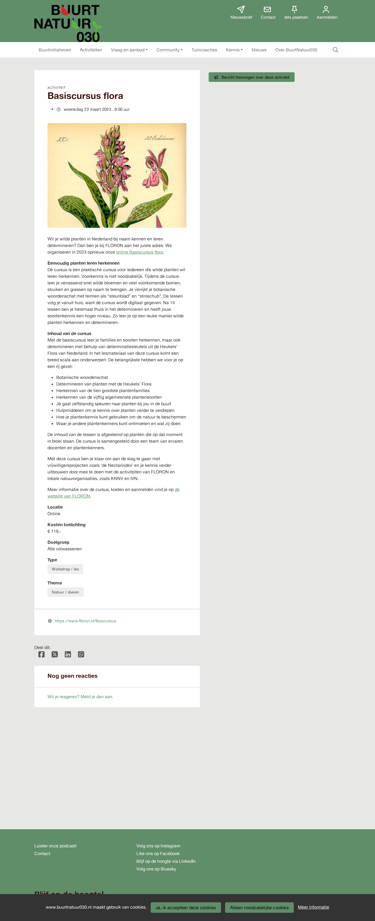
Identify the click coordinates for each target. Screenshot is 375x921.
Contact (42, 853)
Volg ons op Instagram (158, 845)
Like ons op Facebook (158, 853)
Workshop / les (65, 569)
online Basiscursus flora (139, 252)
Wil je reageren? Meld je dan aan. (80, 696)
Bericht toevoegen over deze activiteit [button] (256, 77)
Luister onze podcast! (55, 845)
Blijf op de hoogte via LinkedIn (166, 861)
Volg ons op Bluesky (156, 869)
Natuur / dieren (65, 592)
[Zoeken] (335, 50)
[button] (54, 49)
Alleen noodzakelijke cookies (259, 907)
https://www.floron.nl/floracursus (85, 620)
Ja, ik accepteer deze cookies (186, 907)
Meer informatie (313, 907)
